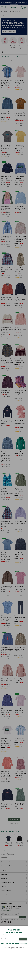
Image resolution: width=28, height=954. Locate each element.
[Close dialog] (26, 927)
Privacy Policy (13, 948)
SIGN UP (23, 939)
